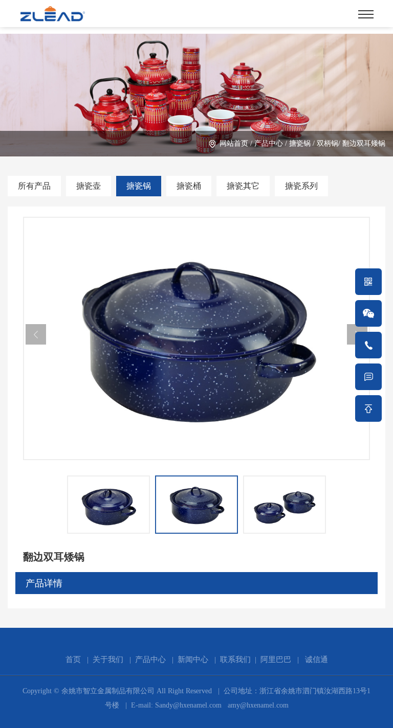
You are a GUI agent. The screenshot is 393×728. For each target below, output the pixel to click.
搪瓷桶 (189, 185)
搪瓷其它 (243, 185)
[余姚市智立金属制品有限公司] (52, 12)
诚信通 (316, 659)
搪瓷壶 (88, 185)
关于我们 (108, 659)
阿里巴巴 (275, 659)
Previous (36, 334)
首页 (73, 659)
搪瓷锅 (300, 143)
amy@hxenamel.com (257, 705)
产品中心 (268, 143)
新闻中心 (193, 659)
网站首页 (234, 143)
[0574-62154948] (368, 345)
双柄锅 (327, 143)
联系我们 (235, 659)
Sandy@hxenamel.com (187, 705)
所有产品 (34, 185)
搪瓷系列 (301, 185)
